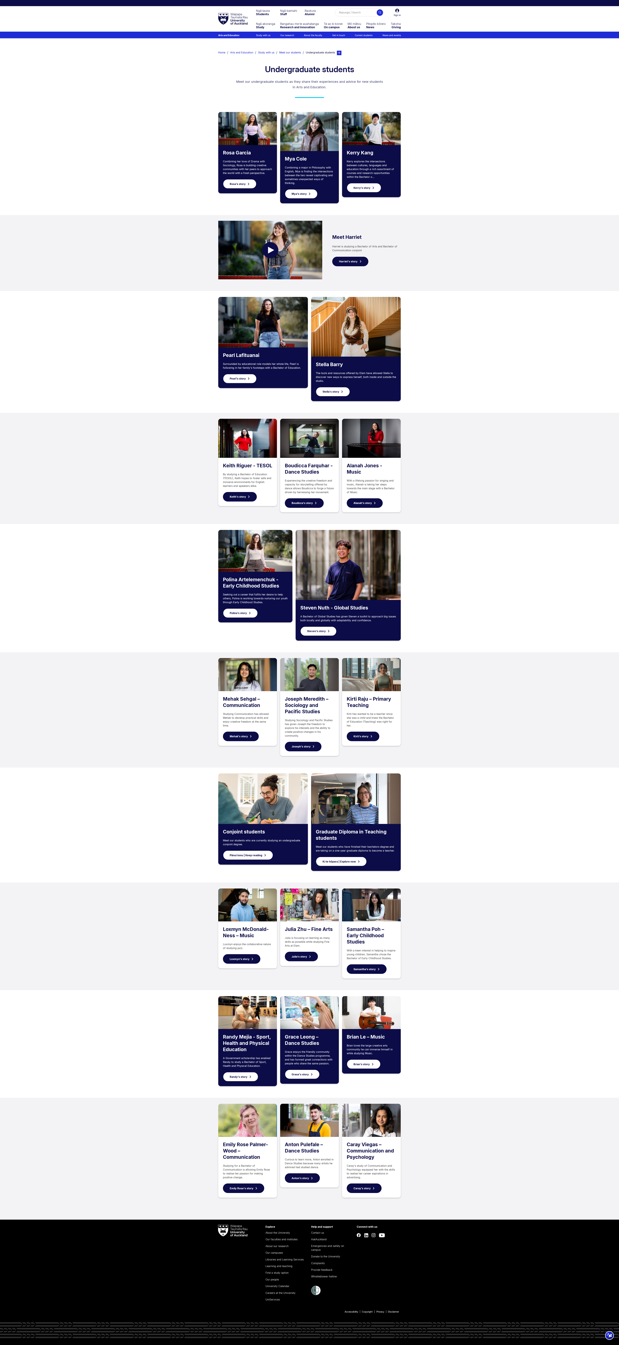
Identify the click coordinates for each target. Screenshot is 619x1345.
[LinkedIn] (366, 1235)
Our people (272, 1279)
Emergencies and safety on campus (327, 1247)
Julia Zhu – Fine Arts (309, 929)
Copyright (367, 1311)
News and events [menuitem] (392, 35)
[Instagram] (374, 1235)
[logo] (233, 19)
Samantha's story (365, 969)
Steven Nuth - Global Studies (334, 608)
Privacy (380, 1311)
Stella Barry (329, 364)
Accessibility (351, 1311)
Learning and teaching (278, 1266)
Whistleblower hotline (324, 1276)
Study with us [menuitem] (263, 35)
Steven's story (316, 631)
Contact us (317, 1232)
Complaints (318, 1263)
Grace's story (300, 1074)
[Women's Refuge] (316, 1294)
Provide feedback (321, 1269)
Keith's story (238, 496)
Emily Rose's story (241, 1188)
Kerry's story (362, 187)
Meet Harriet (347, 237)
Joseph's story (301, 746)
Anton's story (300, 1178)
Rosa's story (238, 184)
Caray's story (362, 1188)
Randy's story (238, 1076)
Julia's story (299, 956)
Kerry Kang (360, 153)
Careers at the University (280, 1292)
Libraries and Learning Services (284, 1259)
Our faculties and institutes (281, 1239)
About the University (277, 1232)
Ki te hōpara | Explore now (339, 861)
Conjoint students (244, 832)
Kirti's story (361, 736)
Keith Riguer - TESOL (247, 465)
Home (221, 52)
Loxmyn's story (240, 959)
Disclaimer (393, 1311)
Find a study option (277, 1272)
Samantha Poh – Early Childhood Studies (365, 935)
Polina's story (238, 613)
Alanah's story (363, 503)
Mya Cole (296, 159)
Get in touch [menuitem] (338, 35)
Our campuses (274, 1252)
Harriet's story (348, 261)
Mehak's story (239, 736)
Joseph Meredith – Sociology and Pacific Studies (306, 705)
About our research (277, 1246)
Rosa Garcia (237, 153)
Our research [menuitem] (287, 35)
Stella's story (331, 391)
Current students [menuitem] (364, 35)
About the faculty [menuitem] (313, 35)
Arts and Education (228, 35)
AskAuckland (319, 1239)
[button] (397, 12)
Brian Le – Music (366, 1037)
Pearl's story (238, 378)
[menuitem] (263, 12)
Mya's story (299, 193)
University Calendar (277, 1286)
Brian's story (362, 1064)
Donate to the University (325, 1256)
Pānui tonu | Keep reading (246, 855)
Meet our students (290, 52)
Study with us (266, 52)
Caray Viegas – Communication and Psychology (370, 1151)
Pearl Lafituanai (241, 355)
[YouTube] (382, 1235)
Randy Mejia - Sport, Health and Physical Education (247, 1043)
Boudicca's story (302, 503)
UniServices (272, 1299)
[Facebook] (359, 1235)
